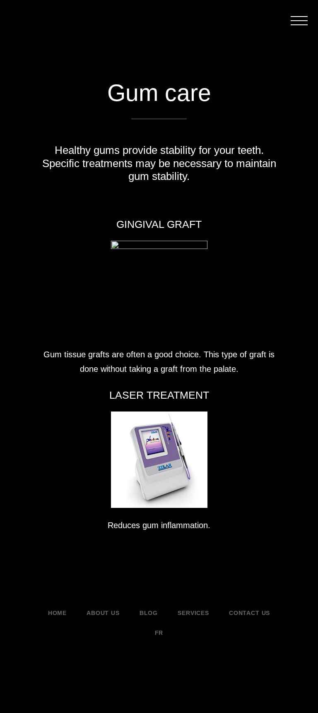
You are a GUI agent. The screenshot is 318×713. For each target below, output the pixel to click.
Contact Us (249, 613)
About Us (103, 613)
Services (193, 613)
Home (57, 613)
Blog (149, 613)
